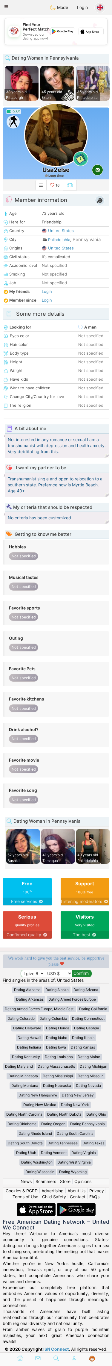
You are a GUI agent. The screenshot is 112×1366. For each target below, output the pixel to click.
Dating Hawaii (29, 1037)
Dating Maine (89, 1057)
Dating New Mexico (39, 1104)
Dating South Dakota (25, 1143)
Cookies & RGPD (22, 1190)
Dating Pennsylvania (87, 1124)
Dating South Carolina (75, 1133)
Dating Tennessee (62, 1143)
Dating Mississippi (58, 1076)
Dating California (93, 1009)
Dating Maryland (19, 1066)
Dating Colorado (21, 1018)
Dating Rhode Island (35, 1133)
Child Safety (54, 1196)
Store (65, 1181)
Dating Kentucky (26, 1057)
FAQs (94, 1196)
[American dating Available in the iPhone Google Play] (76, 1205)
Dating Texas (93, 1143)
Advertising (53, 1190)
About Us (76, 1190)
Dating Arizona (85, 989)
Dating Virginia (83, 1152)
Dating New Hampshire (38, 1095)
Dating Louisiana (59, 1057)
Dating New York (75, 1104)
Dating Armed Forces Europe (72, 999)
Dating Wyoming (73, 1172)
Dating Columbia (53, 1018)
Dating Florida (57, 1028)
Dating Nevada (88, 1085)
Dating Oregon (53, 1124)
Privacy (96, 1190)
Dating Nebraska (57, 1085)
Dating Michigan (93, 1066)
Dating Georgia (86, 1028)
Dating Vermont (54, 1152)
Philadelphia (59, 239)
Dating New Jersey (78, 1095)
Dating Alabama (27, 989)
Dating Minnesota (23, 1076)
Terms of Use (25, 1196)
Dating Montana (24, 1085)
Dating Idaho (56, 1037)
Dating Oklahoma (21, 1124)
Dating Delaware (27, 1028)
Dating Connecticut (88, 1018)
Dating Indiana (29, 1047)
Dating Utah (26, 1152)
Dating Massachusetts (56, 1066)
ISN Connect (56, 1349)
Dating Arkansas (30, 999)
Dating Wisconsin (39, 1172)
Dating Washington (37, 1162)
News (26, 1181)
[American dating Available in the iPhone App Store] (37, 1205)
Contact (77, 1196)
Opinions (82, 1181)
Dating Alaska (57, 989)
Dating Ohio (96, 1114)
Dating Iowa (56, 1047)
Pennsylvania (87, 239)
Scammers (46, 1181)
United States (61, 230)
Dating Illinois (83, 1037)
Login (82, 7)
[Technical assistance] (92, 1359)
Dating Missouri (91, 1076)
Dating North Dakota (64, 1114)
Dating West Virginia (74, 1162)
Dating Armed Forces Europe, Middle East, (39, 1009)
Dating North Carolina (24, 1114)
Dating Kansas (83, 1047)
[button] (6, 6)
